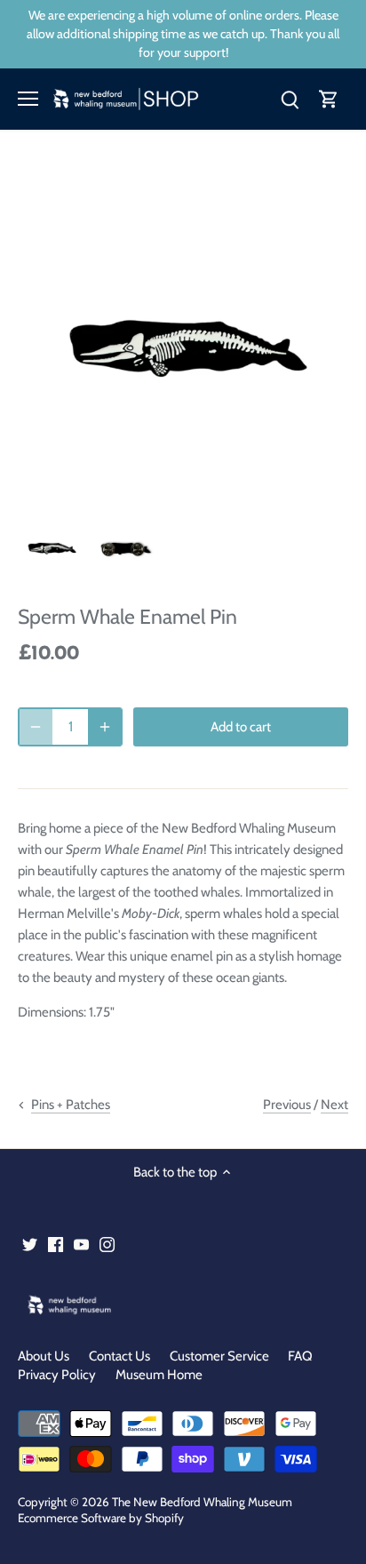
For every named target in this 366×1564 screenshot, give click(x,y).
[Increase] (105, 727)
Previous (287, 1105)
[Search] (289, 99)
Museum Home (159, 1375)
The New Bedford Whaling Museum (202, 1502)
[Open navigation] (28, 99)
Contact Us (119, 1356)
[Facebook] (55, 1244)
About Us (43, 1356)
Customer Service (219, 1356)
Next (334, 1105)
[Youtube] (81, 1244)
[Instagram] (107, 1244)
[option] (51, 547)
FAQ (300, 1356)
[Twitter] (29, 1244)
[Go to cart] (328, 99)
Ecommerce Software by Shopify (101, 1518)
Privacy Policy (57, 1375)
